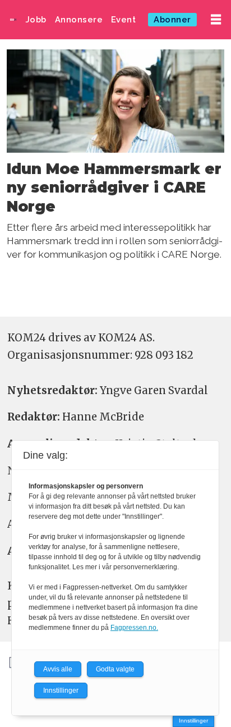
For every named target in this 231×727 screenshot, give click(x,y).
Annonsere (79, 19)
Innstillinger (193, 720)
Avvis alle (57, 669)
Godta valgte (115, 669)
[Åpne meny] (215, 20)
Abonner (172, 19)
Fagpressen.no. (134, 628)
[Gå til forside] (13, 19)
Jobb (36, 19)
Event (123, 19)
